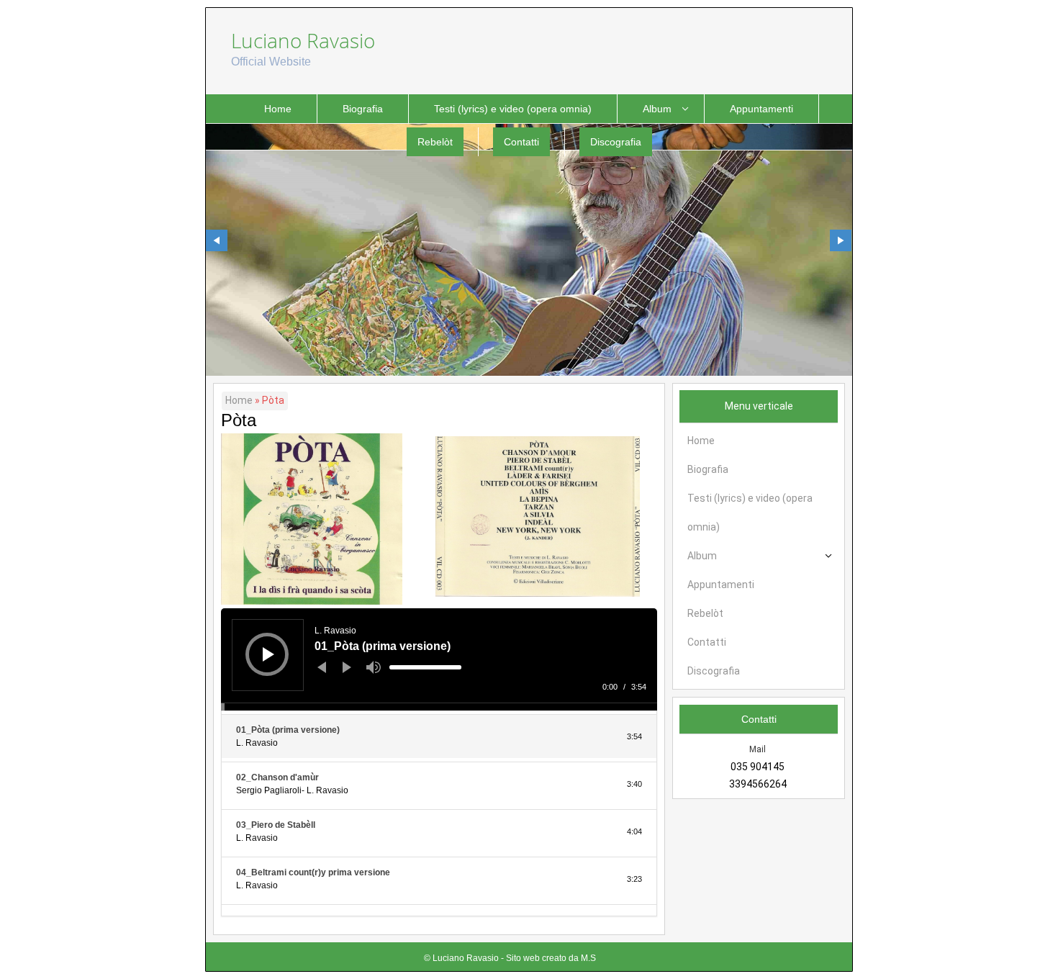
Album (657, 108)
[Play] (268, 654)
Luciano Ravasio (303, 40)
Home (277, 108)
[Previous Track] (321, 667)
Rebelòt (435, 142)
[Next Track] (347, 667)
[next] (840, 240)
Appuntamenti (761, 108)
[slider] (425, 667)
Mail (757, 749)
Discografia (615, 142)
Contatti (521, 142)
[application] (439, 659)
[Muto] (373, 667)
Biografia (363, 108)
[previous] (216, 240)
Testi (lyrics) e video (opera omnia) (513, 108)
